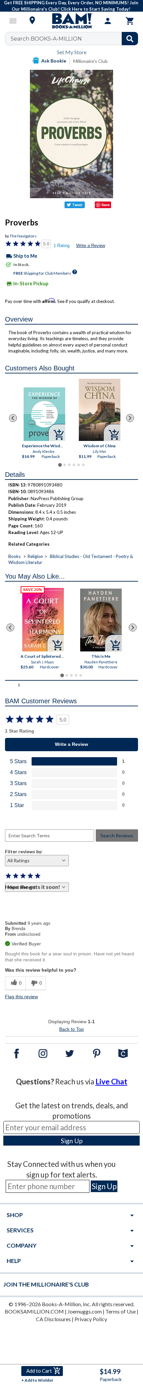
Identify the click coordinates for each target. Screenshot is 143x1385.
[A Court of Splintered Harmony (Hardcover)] (43, 619)
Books (14, 556)
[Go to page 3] (69, 465)
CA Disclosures (53, 1319)
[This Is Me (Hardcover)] (101, 620)
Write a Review (90, 245)
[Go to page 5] (78, 465)
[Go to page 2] (64, 465)
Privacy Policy (90, 1319)
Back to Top (71, 1029)
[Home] (71, 21)
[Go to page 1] (60, 465)
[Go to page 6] (83, 465)
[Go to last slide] (13, 418)
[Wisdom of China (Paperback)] (99, 410)
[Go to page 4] (73, 465)
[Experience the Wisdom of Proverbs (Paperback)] (44, 414)
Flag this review (21, 996)
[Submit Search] (130, 38)
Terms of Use (120, 1311)
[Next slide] (130, 418)
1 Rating (62, 245)
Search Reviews (116, 835)
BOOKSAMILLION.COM (34, 1311)
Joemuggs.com (85, 1311)
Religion (35, 556)
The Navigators (23, 235)
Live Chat (111, 1081)
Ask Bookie (53, 61)
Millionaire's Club (90, 61)
